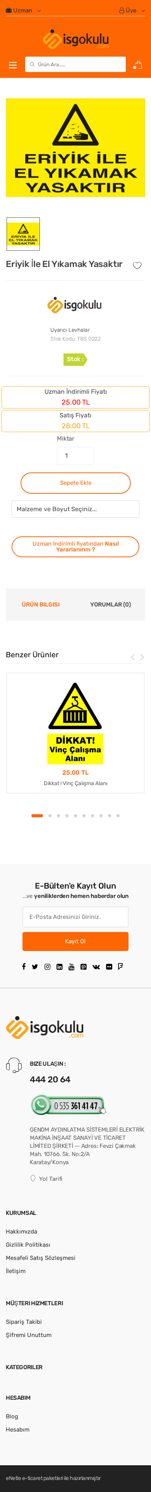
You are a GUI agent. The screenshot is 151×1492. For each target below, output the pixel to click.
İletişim (16, 1271)
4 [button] (67, 815)
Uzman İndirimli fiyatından (76, 546)
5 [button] (75, 815)
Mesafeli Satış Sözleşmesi (41, 1257)
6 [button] (84, 815)
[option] (75, 147)
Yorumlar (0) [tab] (110, 604)
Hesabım (17, 1429)
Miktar (65, 438)
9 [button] (109, 815)
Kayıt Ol (75, 941)
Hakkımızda (21, 1231)
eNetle (13, 1478)
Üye (131, 10)
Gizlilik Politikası (28, 1244)
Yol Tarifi (50, 1178)
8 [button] (101, 815)
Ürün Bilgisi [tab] (41, 604)
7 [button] (92, 815)
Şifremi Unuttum (28, 1335)
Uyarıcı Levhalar (70, 330)
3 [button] (58, 815)
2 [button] (49, 815)
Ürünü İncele (75, 807)
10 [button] (118, 815)
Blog (12, 1416)
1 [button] (37, 815)
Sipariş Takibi (24, 1321)
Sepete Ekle (75, 482)
